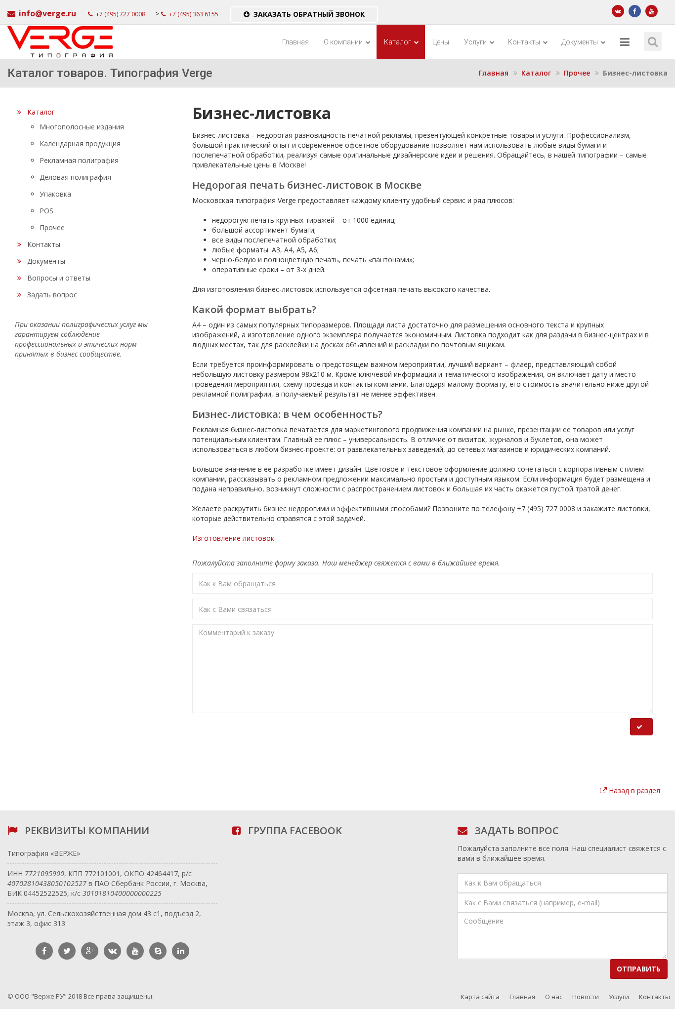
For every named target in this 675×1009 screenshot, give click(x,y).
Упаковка (55, 194)
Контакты (525, 42)
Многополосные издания (82, 126)
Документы (580, 42)
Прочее (577, 73)
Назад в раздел (633, 790)
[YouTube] (651, 11)
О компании (344, 42)
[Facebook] (635, 11)
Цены (440, 42)
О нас (553, 996)
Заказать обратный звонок (309, 14)
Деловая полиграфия (75, 177)
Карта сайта (480, 996)
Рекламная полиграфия (79, 160)
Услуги (476, 42)
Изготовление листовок (233, 538)
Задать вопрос (52, 294)
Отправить (639, 968)
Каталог (398, 42)
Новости (585, 996)
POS (46, 210)
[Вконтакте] (618, 11)
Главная (295, 42)
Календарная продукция (80, 143)
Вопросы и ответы (58, 278)
